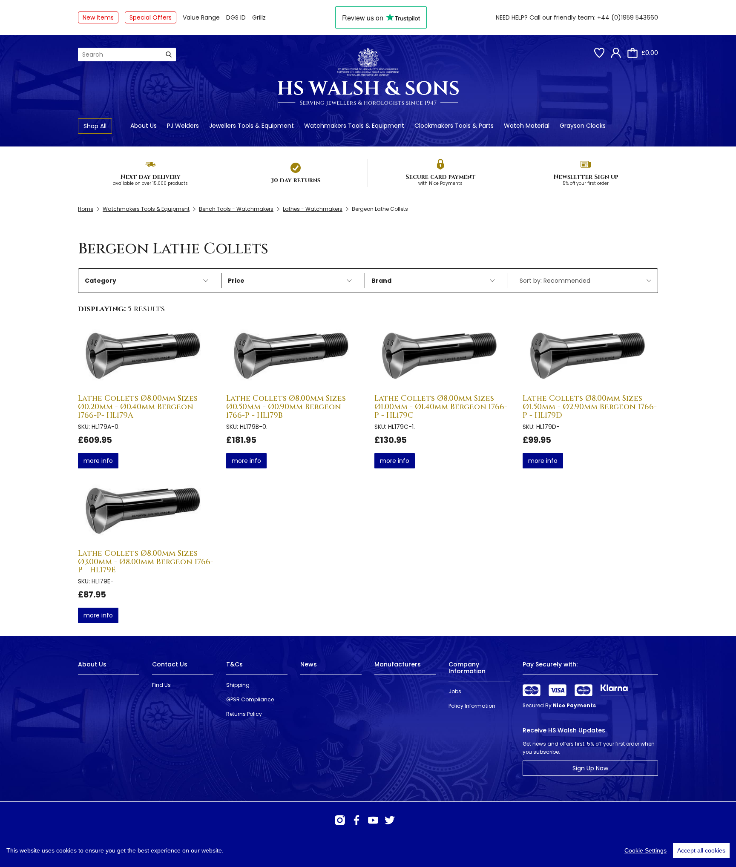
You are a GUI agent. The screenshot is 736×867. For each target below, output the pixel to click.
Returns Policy (244, 714)
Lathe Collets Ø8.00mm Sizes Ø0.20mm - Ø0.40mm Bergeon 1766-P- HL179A (138, 407)
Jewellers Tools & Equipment (251, 125)
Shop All (94, 126)
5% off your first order (586, 183)
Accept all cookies (701, 850)
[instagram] (340, 820)
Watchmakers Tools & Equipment (354, 125)
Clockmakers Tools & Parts (454, 125)
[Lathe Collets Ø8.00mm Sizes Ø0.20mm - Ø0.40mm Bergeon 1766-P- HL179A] (145, 357)
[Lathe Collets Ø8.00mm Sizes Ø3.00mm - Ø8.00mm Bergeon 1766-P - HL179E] (145, 512)
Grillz (259, 17)
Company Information (467, 667)
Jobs (454, 691)
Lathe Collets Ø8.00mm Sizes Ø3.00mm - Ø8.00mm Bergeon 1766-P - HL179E (145, 562)
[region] (368, 850)
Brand (381, 280)
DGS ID (236, 17)
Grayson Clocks (583, 125)
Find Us (161, 685)
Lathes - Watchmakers (312, 208)
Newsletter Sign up (585, 177)
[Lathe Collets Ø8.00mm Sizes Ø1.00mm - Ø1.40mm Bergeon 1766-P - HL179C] (442, 357)
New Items (98, 17)
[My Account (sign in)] (616, 53)
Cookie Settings (645, 850)
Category (100, 280)
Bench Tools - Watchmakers (236, 208)
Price (236, 280)
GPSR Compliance (250, 699)
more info (98, 460)
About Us (143, 125)
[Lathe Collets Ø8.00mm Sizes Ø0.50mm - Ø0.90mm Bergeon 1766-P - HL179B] (294, 357)
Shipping (238, 685)
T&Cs (234, 664)
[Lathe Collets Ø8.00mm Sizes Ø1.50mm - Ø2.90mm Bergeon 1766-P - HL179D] (590, 357)
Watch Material (526, 125)
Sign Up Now (590, 768)
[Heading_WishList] (599, 53)
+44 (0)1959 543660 (627, 17)
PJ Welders (183, 125)
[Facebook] (356, 820)
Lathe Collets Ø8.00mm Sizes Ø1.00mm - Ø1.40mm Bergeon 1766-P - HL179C (440, 407)
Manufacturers (397, 664)
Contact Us (169, 664)
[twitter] (390, 820)
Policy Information (471, 705)
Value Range (201, 17)
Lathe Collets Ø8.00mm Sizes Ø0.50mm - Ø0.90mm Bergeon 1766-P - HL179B (286, 407)
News (308, 664)
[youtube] (373, 820)
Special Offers (150, 17)
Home (85, 208)
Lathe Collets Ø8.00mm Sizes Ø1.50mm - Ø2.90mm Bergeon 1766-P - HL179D (590, 407)
